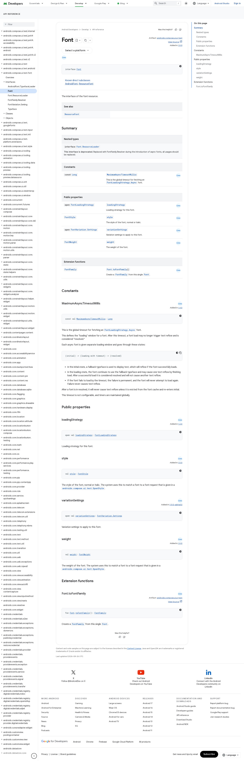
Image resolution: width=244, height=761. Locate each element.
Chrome (89, 742)
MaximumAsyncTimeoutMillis (121, 174)
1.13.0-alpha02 (175, 504)
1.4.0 (180, 307)
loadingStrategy (116, 204)
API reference (11, 14)
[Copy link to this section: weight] (73, 539)
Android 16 (148, 708)
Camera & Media (82, 717)
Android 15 (147, 712)
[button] (18, 31)
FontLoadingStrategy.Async (122, 182)
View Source (173, 42)
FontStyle (70, 217)
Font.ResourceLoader (88, 146)
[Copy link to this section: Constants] (82, 291)
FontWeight (71, 242)
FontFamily (70, 269)
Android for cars (116, 717)
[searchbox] (19, 24)
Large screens (115, 703)
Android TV (114, 721)
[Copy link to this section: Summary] (80, 128)
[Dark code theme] (180, 66)
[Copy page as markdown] (85, 40)
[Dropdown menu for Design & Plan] (68, 3)
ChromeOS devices (117, 712)
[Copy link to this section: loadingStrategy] (85, 420)
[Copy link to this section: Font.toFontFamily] (88, 593)
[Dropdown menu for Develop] (87, 3)
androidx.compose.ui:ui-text (169, 38)
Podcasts (45, 730)
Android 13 (147, 721)
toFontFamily (120, 269)
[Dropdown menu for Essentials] (43, 3)
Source (44, 717)
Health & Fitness (82, 712)
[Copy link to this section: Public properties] (94, 407)
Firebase (103, 742)
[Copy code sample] (180, 352)
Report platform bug (219, 703)
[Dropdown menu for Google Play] (110, 3)
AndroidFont (71, 83)
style (110, 217)
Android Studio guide (186, 706)
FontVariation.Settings (84, 229)
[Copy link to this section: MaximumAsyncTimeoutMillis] (103, 303)
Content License (134, 648)
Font (79, 69)
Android (45, 703)
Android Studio (221, 3)
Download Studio (184, 719)
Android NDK (182, 724)
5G (76, 726)
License (54, 754)
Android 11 (147, 730)
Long (74, 174)
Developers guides (185, 710)
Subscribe (209, 754)
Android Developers (70, 29)
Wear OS (113, 708)
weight (110, 242)
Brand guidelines (68, 754)
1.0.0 (180, 45)
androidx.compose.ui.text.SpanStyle (83, 488)
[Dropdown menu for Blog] (128, 3)
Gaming (79, 703)
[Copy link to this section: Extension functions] (97, 581)
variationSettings (117, 229)
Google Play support (219, 712)
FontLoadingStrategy (82, 204)
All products (144, 742)
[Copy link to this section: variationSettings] (87, 500)
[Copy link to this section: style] (71, 458)
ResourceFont (86, 83)
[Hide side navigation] (34, 756)
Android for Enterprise (51, 708)
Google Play (100, 3)
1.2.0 (180, 424)
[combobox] (167, 3)
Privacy (78, 721)
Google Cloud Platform (122, 742)
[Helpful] (176, 30)
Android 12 (147, 726)
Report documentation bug (222, 708)
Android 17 (147, 703)
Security (45, 712)
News (43, 721)
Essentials (35, 3)
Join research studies (219, 717)
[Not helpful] (180, 30)
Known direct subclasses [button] (79, 82)
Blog (122, 3)
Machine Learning (83, 708)
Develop (79, 3)
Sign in (237, 3)
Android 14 (148, 717)
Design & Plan (57, 3)
